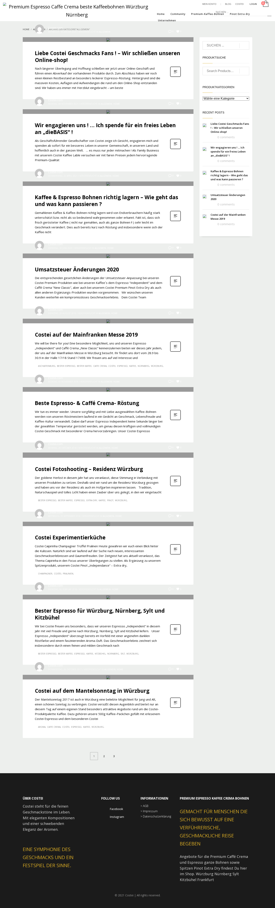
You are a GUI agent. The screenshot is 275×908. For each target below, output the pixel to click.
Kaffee (132, 366)
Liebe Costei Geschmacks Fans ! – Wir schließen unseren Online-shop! (107, 56)
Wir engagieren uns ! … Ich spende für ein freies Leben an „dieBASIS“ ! (105, 129)
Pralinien (68, 573)
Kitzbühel (100, 653)
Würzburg (157, 366)
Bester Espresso (66, 366)
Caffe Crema (100, 366)
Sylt (123, 653)
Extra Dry (91, 500)
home (116, 103)
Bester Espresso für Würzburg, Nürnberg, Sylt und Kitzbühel (100, 614)
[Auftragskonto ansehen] (265, 4)
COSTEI (239, 4)
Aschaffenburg (46, 366)
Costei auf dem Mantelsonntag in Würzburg (92, 690)
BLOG (228, 4)
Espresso (122, 366)
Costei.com (55, 28)
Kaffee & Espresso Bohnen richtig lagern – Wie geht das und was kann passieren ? (106, 201)
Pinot (110, 500)
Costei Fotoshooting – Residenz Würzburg (89, 469)
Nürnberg (143, 366)
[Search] (244, 71)
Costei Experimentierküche (70, 537)
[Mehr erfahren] (175, 76)
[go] (269, 12)
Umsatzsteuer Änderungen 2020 (77, 269)
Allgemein (104, 31)
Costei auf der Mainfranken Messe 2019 (86, 334)
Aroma (41, 727)
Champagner (45, 573)
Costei (112, 366)
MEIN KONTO (209, 4)
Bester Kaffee (84, 366)
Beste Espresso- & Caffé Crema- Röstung (87, 403)
